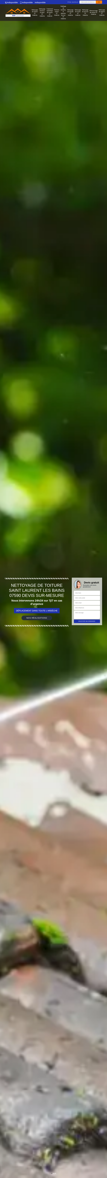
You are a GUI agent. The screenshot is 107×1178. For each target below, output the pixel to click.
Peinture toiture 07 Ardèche (56, 12)
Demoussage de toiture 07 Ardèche (93, 12)
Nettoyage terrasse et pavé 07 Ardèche (42, 12)
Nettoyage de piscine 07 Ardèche (85, 12)
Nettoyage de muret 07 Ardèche (78, 12)
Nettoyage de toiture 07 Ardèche (35, 12)
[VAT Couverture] (18, 12)
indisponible (12, 2)
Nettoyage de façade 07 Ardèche (70, 12)
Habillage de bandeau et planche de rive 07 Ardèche (63, 12)
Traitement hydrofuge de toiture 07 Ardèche (49, 12)
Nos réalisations (36, 618)
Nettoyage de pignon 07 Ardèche (102, 12)
